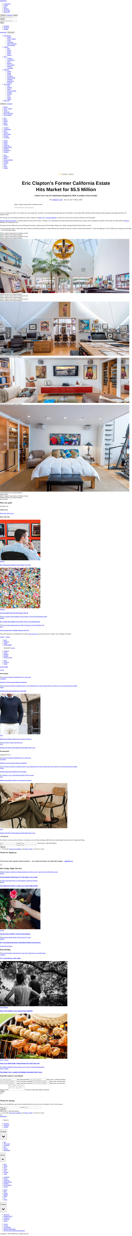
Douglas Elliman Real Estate (8, 220)
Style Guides (10, 65)
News (9, 61)
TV (5, 1198)
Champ (6, 1148)
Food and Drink (11, 91)
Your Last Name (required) (24, 1083)
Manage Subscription (10, 1229)
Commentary (11, 60)
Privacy (6, 1224)
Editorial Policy (8, 1216)
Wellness (6, 8)
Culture (6, 5)
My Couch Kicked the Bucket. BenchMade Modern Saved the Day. (20, 942)
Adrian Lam (57, 200)
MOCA (127, 220)
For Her (9, 94)
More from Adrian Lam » (7, 513)
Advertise (6, 1219)
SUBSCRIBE (8, 645)
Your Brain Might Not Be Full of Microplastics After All (14, 613)
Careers (6, 1226)
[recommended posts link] (29, 872)
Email (18, 843)
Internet (9, 55)
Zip (18, 845)
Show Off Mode (12, 43)
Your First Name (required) (24, 1081)
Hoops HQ (7, 12)
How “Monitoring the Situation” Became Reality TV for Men (15, 565)
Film (8, 48)
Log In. (13, 648)
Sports (5, 1199)
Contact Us (7, 1218)
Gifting (9, 99)
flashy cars (41, 217)
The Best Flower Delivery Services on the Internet (15, 934)
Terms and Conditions (15, 849)
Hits (5, 1142)
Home (9, 89)
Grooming (10, 68)
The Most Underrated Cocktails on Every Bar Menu (13, 691)
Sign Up (3, 847)
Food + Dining (11, 39)
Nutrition (9, 79)
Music (9, 53)
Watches (9, 66)
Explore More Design (6, 946)
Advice (9, 71)
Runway (9, 63)
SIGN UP (3, 1109)
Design (9, 52)
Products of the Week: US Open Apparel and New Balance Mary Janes (17, 747)
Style (5, 7)
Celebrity (9, 58)
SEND (2, 1091)
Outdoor (9, 92)
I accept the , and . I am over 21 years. (23, 849)
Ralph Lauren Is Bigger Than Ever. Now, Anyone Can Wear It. (15, 739)
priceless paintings (51, 217)
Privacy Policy (29, 849)
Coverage (6, 1145)
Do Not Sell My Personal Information (14, 1230)
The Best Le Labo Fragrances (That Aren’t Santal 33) (13, 682)
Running (9, 82)
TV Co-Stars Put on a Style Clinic (10, 958)
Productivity (10, 81)
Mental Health (11, 78)
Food (5, 1167)
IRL (5, 1147)
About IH (6, 1214)
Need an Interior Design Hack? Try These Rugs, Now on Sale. (19, 877)
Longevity (10, 76)
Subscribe (9, 15)
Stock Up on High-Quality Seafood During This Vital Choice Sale (20, 1063)
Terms (5, 1221)
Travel (9, 40)
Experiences (7, 4)
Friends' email (4, 1090)
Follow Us (3, 15)
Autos (5, 1174)
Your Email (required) (23, 1079)
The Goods (7, 10)
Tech (8, 95)
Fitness (9, 73)
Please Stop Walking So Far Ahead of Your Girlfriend (16, 1011)
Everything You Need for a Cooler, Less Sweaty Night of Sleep (19, 886)
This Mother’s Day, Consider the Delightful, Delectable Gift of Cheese (21, 1072)
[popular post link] (15, 677)
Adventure (10, 42)
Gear (5, 1170)
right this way (69, 861)
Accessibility (7, 1227)
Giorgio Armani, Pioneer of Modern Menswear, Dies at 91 (14, 630)
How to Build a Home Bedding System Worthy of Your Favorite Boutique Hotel (20, 621)
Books (9, 50)
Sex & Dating (11, 45)
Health (9, 74)
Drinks (9, 37)
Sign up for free (33, 634)
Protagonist (7, 1150)
